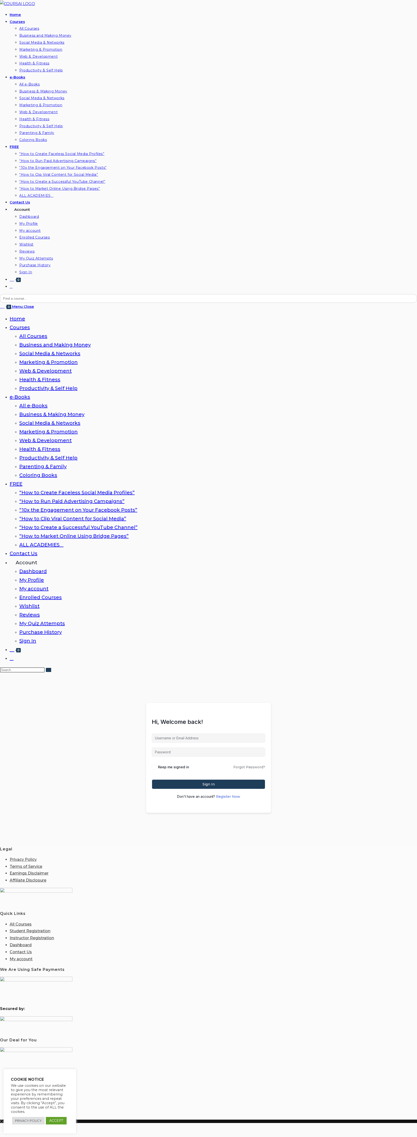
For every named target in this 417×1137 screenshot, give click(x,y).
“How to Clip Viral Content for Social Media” (72, 519)
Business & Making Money (51, 414)
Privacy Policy (23, 859)
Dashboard (33, 571)
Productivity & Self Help (48, 388)
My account (34, 589)
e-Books (20, 397)
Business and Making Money (55, 345)
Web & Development (45, 371)
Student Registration (30, 931)
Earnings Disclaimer (29, 873)
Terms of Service (26, 866)
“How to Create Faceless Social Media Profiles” (77, 492)
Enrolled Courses (40, 597)
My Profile (31, 580)
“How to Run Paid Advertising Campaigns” (72, 501)
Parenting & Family (43, 466)
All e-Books (33, 406)
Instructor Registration (32, 938)
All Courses (33, 336)
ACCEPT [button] (56, 1120)
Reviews (29, 615)
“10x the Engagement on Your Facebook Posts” (78, 510)
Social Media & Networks (49, 353)
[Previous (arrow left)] (1, 1134)
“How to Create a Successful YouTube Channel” (78, 527)
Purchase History (40, 632)
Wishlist (29, 606)
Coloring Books (38, 475)
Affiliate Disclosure (28, 880)
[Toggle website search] (11, 286)
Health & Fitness (39, 379)
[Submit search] (48, 670)
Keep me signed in (173, 767)
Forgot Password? (249, 767)
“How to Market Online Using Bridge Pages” (74, 536)
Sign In (27, 641)
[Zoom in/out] (1, 1127)
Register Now (228, 796)
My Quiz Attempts (42, 623)
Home (17, 319)
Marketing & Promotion (48, 362)
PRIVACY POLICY (28, 1121)
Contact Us (23, 553)
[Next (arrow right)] (6, 1134)
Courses (20, 327)
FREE (16, 484)
